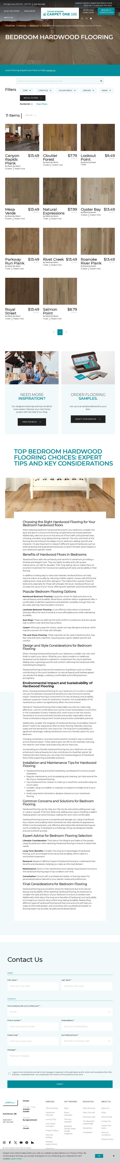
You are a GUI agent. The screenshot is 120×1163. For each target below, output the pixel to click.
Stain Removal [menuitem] (89, 1108)
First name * (12, 980)
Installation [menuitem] (87, 1132)
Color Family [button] (65, 90)
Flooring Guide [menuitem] (89, 1117)
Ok (99, 1156)
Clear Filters (41, 104)
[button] (82, 18)
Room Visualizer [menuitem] (68, 1113)
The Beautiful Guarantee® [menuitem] (88, 1122)
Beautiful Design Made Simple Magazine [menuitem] (69, 1130)
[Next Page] (66, 332)
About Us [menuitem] (105, 1108)
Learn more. (16, 1159)
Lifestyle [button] (43, 90)
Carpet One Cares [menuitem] (106, 1127)
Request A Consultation (106, 11)
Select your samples (85, 419)
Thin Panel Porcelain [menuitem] (50, 1125)
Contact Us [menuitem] (106, 1121)
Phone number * (14, 1020)
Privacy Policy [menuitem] (107, 1139)
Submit (60, 1084)
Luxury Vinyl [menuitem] (51, 1119)
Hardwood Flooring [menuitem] (50, 1113)
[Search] (101, 81)
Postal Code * (12, 1035)
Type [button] (25, 90)
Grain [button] (104, 90)
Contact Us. (51, 70)
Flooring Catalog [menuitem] (49, 1136)
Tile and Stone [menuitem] (52, 1108)
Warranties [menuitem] (87, 1128)
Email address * (67, 1020)
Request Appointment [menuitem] (51, 1143)
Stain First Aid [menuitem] (89, 1112)
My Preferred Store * (69, 1035)
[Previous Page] (53, 332)
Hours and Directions (88, 11)
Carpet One (10, 26)
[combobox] (57, 81)
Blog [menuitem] (66, 1108)
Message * (11, 1050)
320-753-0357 (39, 4)
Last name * (66, 980)
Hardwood (34, 26)
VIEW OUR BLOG (29, 422)
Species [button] (87, 90)
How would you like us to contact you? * (23, 1006)
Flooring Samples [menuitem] (67, 1120)
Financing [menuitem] (50, 1148)
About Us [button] (8, 17)
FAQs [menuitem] (103, 1112)
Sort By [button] (29, 115)
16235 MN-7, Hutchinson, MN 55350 (98, 5)
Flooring (22, 26)
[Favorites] (86, 18)
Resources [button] (29, 11)
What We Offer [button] (11, 11)
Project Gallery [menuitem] (52, 1130)
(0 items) (91, 18)
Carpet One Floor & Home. (20, 1148)
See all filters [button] (31, 98)
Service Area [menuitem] (106, 1117)
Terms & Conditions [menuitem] (106, 1133)
